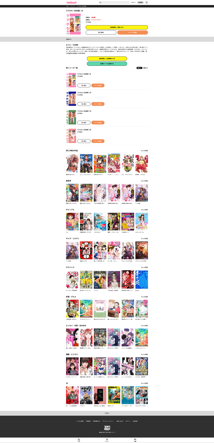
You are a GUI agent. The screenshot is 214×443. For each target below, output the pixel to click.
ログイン (133, 2)
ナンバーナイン (96, 20)
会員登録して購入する (117, 27)
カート (107, 441)
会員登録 (140, 2)
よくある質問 (80, 421)
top (67, 6)
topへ (107, 413)
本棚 (135, 441)
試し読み (101, 32)
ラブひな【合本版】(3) (84, 111)
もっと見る (144, 150)
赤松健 (93, 17)
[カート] (147, 3)
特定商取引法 (96, 421)
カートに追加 (133, 32)
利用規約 (88, 421)
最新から (145, 68)
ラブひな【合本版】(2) (84, 92)
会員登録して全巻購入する (107, 58)
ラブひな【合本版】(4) (84, 130)
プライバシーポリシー (108, 421)
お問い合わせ (119, 421)
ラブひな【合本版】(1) (84, 74)
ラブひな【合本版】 (82, 6)
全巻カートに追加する (107, 64)
